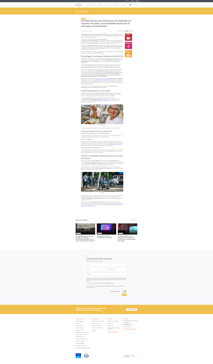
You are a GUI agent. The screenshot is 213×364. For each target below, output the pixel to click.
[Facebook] (125, 31)
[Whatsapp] (132, 31)
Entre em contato (132, 309)
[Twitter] (130, 31)
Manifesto (78, 323)
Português (135, 4)
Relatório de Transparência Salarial (83, 347)
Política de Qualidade (80, 343)
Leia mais (134, 219)
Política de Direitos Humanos (81, 339)
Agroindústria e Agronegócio (113, 321)
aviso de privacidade (93, 280)
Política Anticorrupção (80, 336)
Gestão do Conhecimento (97, 327)
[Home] (78, 5)
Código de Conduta (80, 330)
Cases (93, 330)
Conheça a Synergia (80, 321)
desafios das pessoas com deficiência (100, 100)
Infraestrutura (110, 325)
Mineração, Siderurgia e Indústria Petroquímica (114, 328)
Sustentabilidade (79, 325)
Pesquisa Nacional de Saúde (94, 45)
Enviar (124, 294)
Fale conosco (127, 326)
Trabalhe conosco (79, 327)
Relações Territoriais (96, 323)
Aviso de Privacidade (80, 341)
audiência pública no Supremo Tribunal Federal (104, 79)
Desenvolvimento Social (96, 325)
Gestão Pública (110, 323)
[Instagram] (124, 324)
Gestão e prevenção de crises (98, 321)
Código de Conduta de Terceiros (82, 332)
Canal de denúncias (129, 329)
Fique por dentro (112, 332)
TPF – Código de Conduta (81, 334)
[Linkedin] (128, 31)
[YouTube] (130, 324)
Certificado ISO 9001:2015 (81, 345)
